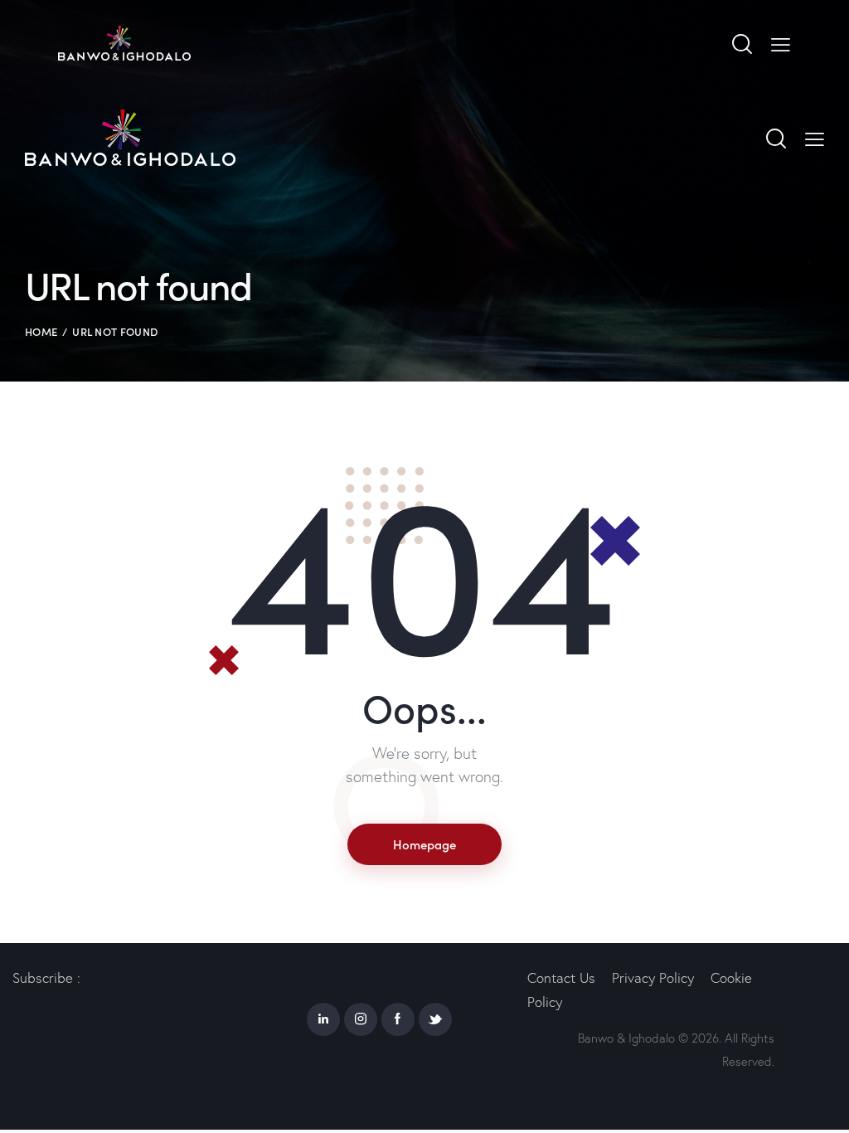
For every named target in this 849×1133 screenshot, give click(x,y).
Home (41, 331)
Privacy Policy (653, 977)
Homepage (424, 844)
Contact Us (561, 977)
